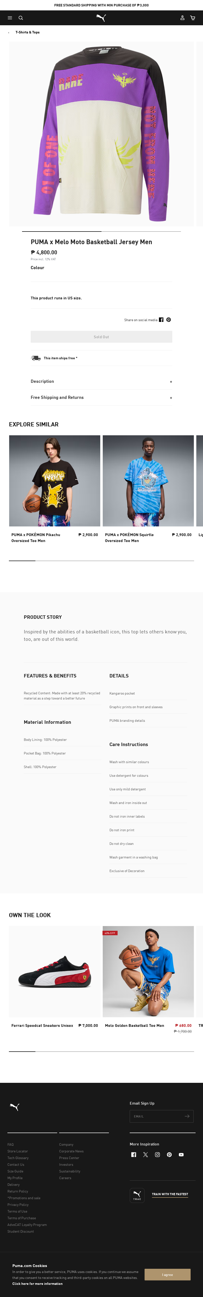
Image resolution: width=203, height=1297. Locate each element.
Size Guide (15, 1171)
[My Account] (182, 18)
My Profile (15, 1178)
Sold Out (101, 337)
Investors (66, 1164)
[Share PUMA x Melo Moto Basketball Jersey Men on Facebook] (161, 319)
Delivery (13, 1184)
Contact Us (15, 1164)
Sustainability (69, 1171)
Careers (65, 1178)
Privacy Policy (17, 1204)
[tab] (62, 231)
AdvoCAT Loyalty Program (27, 1224)
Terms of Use (17, 1211)
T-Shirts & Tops (28, 32)
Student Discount (20, 1231)
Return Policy (17, 1191)
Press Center (69, 1158)
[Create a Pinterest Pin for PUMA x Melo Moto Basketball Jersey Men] (168, 319)
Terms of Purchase (21, 1218)
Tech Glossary (17, 1158)
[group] (55, 490)
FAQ (10, 1144)
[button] (11, 18)
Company (66, 1144)
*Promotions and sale (23, 1198)
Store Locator (17, 1151)
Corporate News (71, 1151)
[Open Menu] (11, 18)
